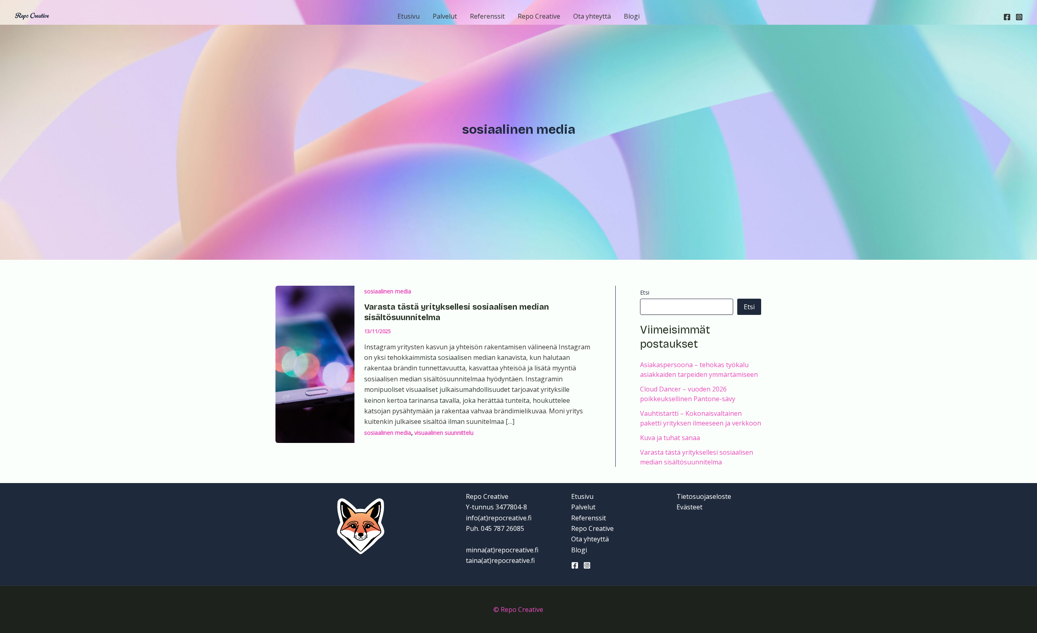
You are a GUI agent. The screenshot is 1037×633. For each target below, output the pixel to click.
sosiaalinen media (387, 291)
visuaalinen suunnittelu (444, 432)
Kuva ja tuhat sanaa (670, 437)
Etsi (644, 292)
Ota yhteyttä (592, 16)
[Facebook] (1007, 17)
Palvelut (445, 16)
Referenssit (487, 16)
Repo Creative (539, 16)
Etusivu (408, 16)
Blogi (632, 16)
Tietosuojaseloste (703, 496)
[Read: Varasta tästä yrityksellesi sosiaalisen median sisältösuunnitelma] (314, 363)
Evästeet (689, 507)
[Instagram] (1019, 17)
